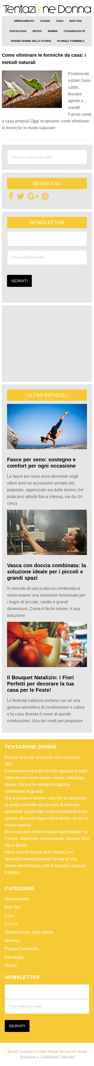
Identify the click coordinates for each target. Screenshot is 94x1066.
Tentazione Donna (47, 10)
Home (81, 1052)
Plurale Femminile (22, 949)
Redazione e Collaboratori (39, 1057)
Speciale (67, 1057)
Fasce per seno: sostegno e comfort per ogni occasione (41, 463)
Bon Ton (12, 907)
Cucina (11, 924)
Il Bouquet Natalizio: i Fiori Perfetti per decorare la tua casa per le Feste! (40, 684)
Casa (10, 915)
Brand (12, 1052)
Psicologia (14, 957)
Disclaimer (67, 1052)
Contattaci (26, 1052)
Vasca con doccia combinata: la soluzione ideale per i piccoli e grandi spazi (46, 572)
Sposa (11, 965)
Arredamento (17, 899)
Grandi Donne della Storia (29, 932)
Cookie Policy (46, 1052)
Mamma (12, 940)
